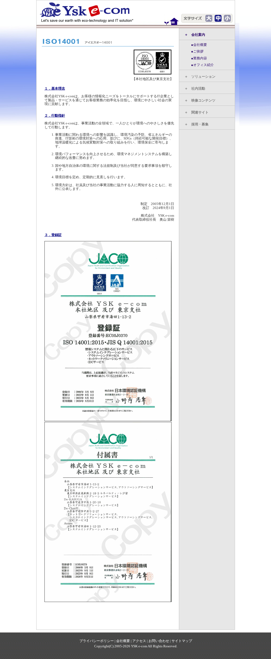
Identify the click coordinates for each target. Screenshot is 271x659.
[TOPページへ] (89, 12)
